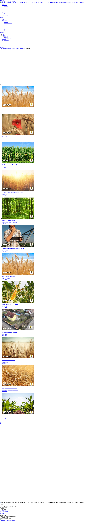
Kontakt (3, 12)
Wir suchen (2, 0)
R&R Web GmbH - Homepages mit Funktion (7, 520)
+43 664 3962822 (3, 1)
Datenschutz (6, 14)
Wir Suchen (4, 10)
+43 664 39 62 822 (59, 425)
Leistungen (6, 22)
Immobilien (4, 24)
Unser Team (6, 6)
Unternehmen (4, 5)
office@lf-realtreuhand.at (11, 1)
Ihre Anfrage (71, 425)
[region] (51, 64)
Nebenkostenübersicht (8, 23)
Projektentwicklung (5, 9)
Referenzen (4, 11)
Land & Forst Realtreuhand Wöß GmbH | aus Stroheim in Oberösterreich (12, 48)
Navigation (2, 17)
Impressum (6, 15)
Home (3, 4)
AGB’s (5, 13)
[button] (51, 76)
